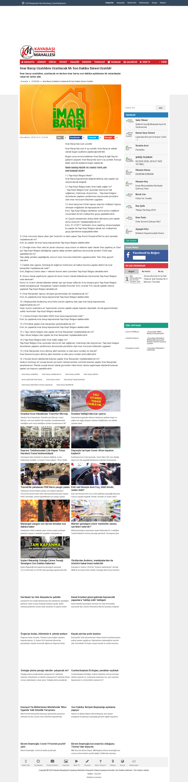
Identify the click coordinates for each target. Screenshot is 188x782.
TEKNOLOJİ (99, 62)
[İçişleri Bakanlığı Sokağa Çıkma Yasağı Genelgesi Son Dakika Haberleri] (45, 547)
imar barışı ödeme (91, 374)
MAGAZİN (74, 62)
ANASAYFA (29, 62)
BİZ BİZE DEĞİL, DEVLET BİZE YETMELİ (149, 162)
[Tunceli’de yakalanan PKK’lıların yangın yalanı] (45, 474)
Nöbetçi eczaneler (94, 777)
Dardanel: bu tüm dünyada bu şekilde (41, 597)
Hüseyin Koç (142, 181)
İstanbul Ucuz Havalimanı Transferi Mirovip (44, 413)
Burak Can (141, 194)
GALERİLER (132, 62)
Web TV (77, 765)
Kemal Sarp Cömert (145, 132)
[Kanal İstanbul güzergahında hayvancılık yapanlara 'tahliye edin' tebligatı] (95, 584)
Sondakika (38, 765)
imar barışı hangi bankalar (74, 380)
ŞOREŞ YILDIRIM (144, 157)
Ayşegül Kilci (142, 228)
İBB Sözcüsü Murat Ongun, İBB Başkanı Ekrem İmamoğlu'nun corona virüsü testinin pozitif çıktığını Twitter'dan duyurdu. (95, 751)
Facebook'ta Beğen (146, 252)
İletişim (163, 3)
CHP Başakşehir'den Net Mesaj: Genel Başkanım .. (46, 3)
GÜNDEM (41, 62)
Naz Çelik (140, 205)
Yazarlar (87, 765)
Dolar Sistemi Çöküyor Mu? (148, 221)
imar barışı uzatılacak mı (51, 374)
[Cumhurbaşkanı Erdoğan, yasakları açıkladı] (95, 657)
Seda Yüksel (142, 120)
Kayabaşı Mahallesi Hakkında (155, 349)
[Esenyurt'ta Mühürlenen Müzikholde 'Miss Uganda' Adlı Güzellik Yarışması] (45, 694)
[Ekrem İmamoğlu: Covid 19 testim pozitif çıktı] (45, 731)
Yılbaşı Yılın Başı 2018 (146, 210)
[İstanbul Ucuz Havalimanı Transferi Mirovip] (45, 401)
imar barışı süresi (53, 380)
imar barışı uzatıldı (72, 374)
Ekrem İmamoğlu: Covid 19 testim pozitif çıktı (43, 745)
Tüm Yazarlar (131, 241)
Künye (154, 3)
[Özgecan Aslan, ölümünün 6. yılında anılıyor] (45, 621)
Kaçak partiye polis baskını (86, 633)
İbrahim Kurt (142, 145)
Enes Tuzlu (141, 217)
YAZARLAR (116, 62)
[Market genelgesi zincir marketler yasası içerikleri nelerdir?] (95, 511)
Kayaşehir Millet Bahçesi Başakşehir (155, 333)
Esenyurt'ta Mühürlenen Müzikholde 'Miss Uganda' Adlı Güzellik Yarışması (44, 708)
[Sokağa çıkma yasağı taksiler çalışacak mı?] (45, 657)
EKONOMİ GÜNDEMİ (144, 174)
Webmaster (144, 3)
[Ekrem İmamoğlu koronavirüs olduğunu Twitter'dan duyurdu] (95, 731)
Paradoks (140, 150)
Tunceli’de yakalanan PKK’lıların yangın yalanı (45, 487)
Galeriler (65, 765)
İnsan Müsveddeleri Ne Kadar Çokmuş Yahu (149, 187)
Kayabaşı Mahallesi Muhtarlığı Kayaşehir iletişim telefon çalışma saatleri (156, 341)
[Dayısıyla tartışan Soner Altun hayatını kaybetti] (95, 437)
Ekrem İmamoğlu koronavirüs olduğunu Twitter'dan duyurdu (92, 745)
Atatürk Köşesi (132, 338)
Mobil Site (131, 3)
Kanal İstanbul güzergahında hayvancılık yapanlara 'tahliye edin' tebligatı (93, 598)
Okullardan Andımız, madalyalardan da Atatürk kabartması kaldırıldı (92, 562)
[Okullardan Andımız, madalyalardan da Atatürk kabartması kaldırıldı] (95, 547)
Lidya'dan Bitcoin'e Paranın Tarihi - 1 (151, 138)
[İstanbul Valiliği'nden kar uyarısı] (95, 401)
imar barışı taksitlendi (65, 385)
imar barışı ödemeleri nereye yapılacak (37, 385)
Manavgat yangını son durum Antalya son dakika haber (43, 525)
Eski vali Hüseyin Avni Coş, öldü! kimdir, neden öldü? (92, 488)
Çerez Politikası (132, 332)
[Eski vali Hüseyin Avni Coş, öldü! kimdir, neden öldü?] (95, 474)
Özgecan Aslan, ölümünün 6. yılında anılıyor (44, 633)
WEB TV (146, 62)
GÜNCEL (52, 62)
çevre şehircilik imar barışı (32, 380)
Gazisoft (97, 774)
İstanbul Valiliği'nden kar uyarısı (88, 413)
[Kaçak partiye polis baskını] (95, 621)
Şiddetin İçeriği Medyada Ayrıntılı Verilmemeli (151, 125)
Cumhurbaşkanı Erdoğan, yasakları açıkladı (94, 670)
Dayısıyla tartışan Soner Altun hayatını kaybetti (92, 452)
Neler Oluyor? (100, 765)
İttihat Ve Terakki (144, 198)
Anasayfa (121, 3)
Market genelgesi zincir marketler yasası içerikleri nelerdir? (94, 525)
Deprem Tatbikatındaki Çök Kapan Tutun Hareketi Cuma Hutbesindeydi (43, 452)
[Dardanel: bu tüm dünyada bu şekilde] (45, 584)
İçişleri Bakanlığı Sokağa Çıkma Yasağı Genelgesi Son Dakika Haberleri (42, 562)
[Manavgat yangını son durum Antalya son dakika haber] (45, 511)
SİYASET (63, 62)
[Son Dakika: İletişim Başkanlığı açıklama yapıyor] (95, 694)
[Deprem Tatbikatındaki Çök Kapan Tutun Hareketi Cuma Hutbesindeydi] (45, 437)
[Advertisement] (179, 51)
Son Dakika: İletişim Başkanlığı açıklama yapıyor (93, 708)
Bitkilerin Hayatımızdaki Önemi (150, 233)
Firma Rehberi (52, 765)
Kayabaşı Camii (132, 348)
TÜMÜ (164, 62)
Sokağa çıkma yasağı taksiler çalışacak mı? (45, 670)
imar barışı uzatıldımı (30, 374)
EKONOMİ (86, 62)
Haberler (109, 3)
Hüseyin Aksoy (143, 169)
